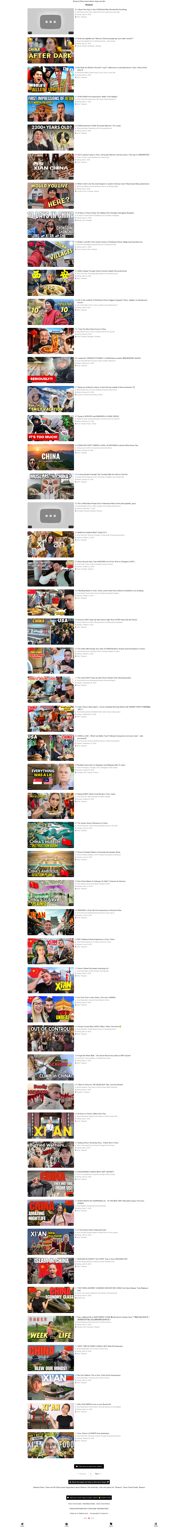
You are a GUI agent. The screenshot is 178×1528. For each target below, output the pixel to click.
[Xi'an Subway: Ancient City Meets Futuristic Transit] (50, 893)
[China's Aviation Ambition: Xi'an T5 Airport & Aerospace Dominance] (50, 864)
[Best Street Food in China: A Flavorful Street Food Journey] (50, 341)
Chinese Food (74, 1508)
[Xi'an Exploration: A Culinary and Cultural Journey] (50, 1387)
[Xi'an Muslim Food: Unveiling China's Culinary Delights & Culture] (50, 661)
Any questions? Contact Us (99, 1513)
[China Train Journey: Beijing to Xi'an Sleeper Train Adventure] (50, 1300)
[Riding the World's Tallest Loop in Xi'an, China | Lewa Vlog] (50, 79)
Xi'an (78, 77)
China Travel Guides (75, 1504)
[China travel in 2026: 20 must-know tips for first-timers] (50, 457)
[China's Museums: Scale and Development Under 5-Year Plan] (50, 835)
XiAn (78, 17)
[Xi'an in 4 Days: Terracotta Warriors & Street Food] (50, 167)
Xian (78, 627)
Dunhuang (93, 395)
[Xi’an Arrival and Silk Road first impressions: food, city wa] (50, 922)
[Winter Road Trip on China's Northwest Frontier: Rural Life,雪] (50, 399)
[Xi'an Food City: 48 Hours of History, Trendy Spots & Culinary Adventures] (50, 544)
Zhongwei (91, 46)
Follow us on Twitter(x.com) (79, 1513)
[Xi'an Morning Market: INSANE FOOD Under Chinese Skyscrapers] (50, 719)
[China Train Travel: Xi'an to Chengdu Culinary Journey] (50, 573)
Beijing (79, 220)
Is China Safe (91, 1508)
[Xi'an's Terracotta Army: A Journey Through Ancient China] (50, 1155)
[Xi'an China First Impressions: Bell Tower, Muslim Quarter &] (50, 108)
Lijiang (89, 772)
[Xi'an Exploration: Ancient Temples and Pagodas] (50, 980)
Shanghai (90, 336)
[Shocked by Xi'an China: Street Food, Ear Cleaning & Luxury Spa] (50, 21)
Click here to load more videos (90, 1466)
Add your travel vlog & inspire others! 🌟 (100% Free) (90, 1498)
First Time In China (89, 1504)
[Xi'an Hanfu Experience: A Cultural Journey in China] (50, 951)
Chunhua (84, 249)
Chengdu (89, 220)
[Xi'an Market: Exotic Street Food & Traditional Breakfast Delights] (50, 602)
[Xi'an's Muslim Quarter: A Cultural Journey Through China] (50, 1271)
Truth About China (102, 1508)
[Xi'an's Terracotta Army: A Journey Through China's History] (50, 1184)
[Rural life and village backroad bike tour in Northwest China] (50, 254)
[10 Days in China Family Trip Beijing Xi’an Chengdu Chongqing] (50, 225)
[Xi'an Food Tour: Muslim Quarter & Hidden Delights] (50, 806)
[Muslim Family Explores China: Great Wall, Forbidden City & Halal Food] (50, 486)
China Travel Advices (103, 1504)
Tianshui (85, 46)
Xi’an (78, 366)
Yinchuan (90, 191)
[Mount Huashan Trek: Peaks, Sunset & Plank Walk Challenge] (50, 1096)
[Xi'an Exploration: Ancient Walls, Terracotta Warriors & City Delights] (50, 1416)
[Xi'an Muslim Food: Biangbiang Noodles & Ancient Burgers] (50, 690)
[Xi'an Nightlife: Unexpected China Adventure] (50, 1213)
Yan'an (79, 46)
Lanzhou (80, 191)
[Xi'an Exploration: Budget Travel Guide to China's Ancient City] (50, 1125)
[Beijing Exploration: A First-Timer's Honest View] (50, 1358)
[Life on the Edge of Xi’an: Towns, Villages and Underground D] (50, 312)
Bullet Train (83, 1508)
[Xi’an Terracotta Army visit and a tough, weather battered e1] (50, 370)
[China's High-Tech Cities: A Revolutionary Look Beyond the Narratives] (50, 631)
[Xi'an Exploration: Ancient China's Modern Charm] (50, 1009)
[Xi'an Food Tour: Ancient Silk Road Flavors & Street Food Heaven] (50, 748)
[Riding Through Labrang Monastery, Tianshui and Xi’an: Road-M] (50, 428)
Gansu (96, 191)
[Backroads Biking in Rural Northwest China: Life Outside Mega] (50, 196)
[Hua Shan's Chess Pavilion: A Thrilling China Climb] (50, 1067)
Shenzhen (87, 511)
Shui (88, 249)
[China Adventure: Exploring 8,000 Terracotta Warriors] (50, 137)
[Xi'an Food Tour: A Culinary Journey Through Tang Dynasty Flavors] (50, 1445)
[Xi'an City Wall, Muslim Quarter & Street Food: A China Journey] (50, 1242)
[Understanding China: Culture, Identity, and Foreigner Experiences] (50, 515)
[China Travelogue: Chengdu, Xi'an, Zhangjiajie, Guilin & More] (50, 777)
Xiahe (89, 424)
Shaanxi (84, 17)
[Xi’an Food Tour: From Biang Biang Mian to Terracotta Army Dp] (50, 283)
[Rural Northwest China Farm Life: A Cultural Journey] (50, 1329)
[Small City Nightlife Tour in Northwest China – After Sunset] (50, 50)
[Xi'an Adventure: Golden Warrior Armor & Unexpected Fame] (50, 1038)
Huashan (80, 1092)
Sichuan (99, 511)
